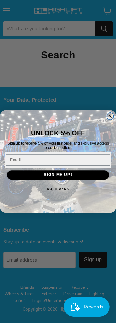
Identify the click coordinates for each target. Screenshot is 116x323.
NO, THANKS (58, 189)
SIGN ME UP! (58, 175)
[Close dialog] (110, 116)
